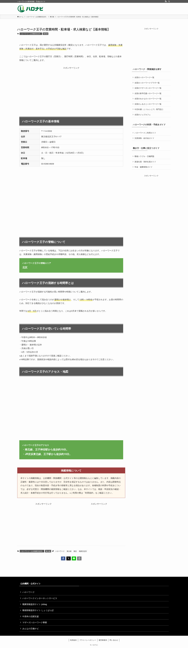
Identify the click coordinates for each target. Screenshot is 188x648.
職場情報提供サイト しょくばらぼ (38, 610)
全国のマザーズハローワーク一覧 (148, 88)
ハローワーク (59, 551)
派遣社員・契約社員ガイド (145, 161)
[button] (63, 558)
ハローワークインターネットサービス (39, 598)
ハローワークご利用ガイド (145, 132)
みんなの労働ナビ (30, 628)
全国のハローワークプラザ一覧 (147, 82)
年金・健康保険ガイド (143, 167)
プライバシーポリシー (87, 640)
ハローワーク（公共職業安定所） (30, 34)
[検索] (169, 1)
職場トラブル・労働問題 (144, 156)
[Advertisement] (71, 88)
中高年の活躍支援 (30, 616)
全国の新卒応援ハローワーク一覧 (148, 93)
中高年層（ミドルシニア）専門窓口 (149, 109)
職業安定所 (83, 551)
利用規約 (73, 640)
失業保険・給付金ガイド (144, 138)
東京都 (45, 34)
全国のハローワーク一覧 (144, 77)
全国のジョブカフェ (143, 114)
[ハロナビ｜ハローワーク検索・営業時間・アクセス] (30, 9)
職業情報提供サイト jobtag (34, 604)
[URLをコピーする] (79, 558)
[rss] (165, 1)
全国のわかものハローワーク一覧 (148, 98)
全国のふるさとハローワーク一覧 (148, 104)
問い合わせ (114, 640)
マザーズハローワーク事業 (34, 622)
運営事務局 (103, 640)
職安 (75, 551)
